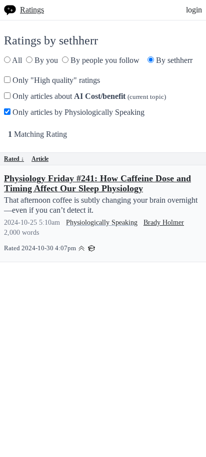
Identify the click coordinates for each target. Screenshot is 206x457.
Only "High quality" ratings (55, 80)
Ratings (32, 9)
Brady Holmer (164, 222)
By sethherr (173, 60)
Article (40, 158)
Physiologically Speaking (102, 222)
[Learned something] (92, 247)
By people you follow (104, 60)
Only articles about (88, 96)
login (194, 9)
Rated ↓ (14, 158)
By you (45, 60)
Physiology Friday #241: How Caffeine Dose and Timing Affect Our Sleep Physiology (97, 183)
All (16, 60)
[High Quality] (82, 247)
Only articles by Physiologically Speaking (77, 112)
